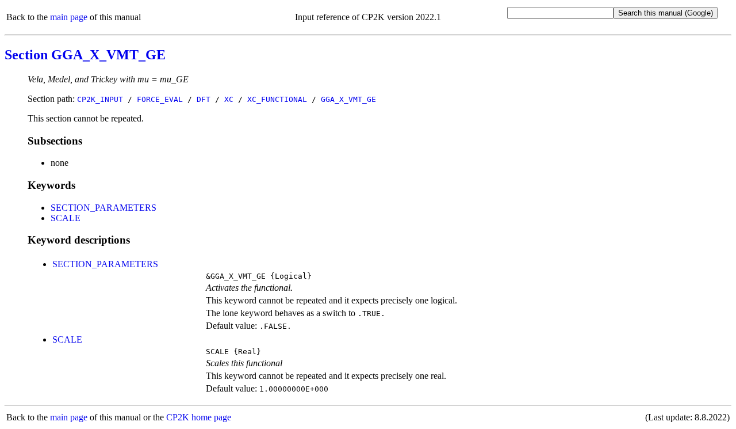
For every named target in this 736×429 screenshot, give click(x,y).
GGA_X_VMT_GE (348, 99)
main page (68, 17)
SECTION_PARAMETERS (103, 207)
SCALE (65, 218)
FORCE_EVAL (160, 99)
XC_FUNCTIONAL (277, 99)
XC (228, 99)
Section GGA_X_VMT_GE (85, 54)
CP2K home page (198, 417)
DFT (203, 99)
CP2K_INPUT (100, 99)
